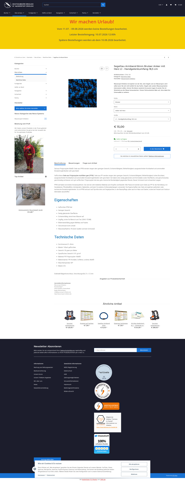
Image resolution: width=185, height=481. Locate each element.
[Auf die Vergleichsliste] (102, 68)
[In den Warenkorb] (55, 64)
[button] (166, 4)
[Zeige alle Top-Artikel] (46, 177)
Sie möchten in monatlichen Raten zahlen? (142, 156)
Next (41, 198)
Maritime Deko (125, 77)
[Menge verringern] (116, 149)
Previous (19, 198)
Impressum (41, 475)
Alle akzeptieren (134, 464)
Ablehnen (134, 474)
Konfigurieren (134, 469)
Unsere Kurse (38, 374)
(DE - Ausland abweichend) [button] (135, 141)
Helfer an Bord (19, 87)
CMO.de (103, 479)
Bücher (17, 69)
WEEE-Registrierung (70, 367)
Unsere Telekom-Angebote (42, 377)
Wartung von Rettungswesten (43, 367)
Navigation (18, 91)
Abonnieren (144, 350)
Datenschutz (51, 475)
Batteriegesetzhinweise (71, 388)
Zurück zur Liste (20, 57)
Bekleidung (19, 76)
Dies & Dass (18, 72)
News (35, 384)
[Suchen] (103, 5)
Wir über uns (38, 381)
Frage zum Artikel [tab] (90, 163)
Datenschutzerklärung (67, 350)
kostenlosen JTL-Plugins (89, 479)
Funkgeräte (18, 83)
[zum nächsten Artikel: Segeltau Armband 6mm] (168, 57)
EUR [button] (160, 5)
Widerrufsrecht (69, 391)
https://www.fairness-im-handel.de (107, 427)
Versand (129, 131)
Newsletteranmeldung (41, 388)
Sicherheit (18, 94)
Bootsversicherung (40, 371)
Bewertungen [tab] (74, 163)
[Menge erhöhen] (138, 149)
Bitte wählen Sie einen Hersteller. (27, 108)
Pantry (17, 98)
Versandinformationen (71, 381)
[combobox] (142, 102)
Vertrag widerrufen (47, 459)
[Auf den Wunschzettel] (107, 68)
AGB (65, 374)
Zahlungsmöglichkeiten (71, 377)
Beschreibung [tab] (60, 163)
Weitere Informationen (156, 156)
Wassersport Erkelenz (30, 119)
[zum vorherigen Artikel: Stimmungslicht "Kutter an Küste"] (164, 57)
